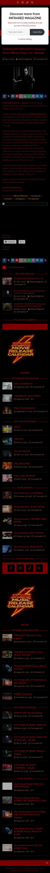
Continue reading (25, 39)
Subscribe (37, 32)
